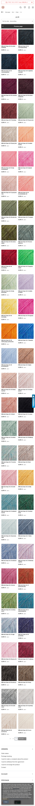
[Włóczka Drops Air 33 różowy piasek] (26, 380)
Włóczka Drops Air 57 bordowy (8, 120)
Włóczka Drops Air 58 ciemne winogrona (25, 96)
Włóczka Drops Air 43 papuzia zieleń (25, 267)
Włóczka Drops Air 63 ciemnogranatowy (23, 47)
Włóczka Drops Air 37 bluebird (25, 340)
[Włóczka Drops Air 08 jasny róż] (9, 650)
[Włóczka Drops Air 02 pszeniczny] (9, 721)
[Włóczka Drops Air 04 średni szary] (9, 696)
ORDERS (4, 749)
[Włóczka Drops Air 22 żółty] (26, 477)
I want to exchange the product (10, 764)
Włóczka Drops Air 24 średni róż (8, 487)
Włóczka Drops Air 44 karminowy (6, 267)
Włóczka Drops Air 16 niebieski (8, 560)
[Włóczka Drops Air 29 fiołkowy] (26, 428)
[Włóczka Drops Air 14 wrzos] (9, 576)
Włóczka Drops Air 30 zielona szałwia (8, 438)
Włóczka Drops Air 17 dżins (25, 536)
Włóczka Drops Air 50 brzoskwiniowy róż (23, 193)
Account (4, 774)
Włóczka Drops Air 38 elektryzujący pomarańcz (7, 341)
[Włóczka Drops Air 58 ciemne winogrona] (26, 86)
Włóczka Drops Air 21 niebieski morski (8, 512)
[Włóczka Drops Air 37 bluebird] (26, 331)
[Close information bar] (31, 2)
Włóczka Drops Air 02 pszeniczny (6, 731)
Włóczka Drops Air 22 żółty (24, 486)
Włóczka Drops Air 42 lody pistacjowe (7, 292)
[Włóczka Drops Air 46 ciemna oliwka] (9, 232)
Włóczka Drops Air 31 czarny (25, 414)
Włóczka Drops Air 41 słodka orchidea (25, 292)
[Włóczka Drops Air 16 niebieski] (9, 551)
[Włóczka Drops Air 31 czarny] (26, 405)
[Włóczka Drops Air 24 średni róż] (9, 477)
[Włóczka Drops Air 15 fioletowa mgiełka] (26, 551)
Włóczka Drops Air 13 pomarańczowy (23, 586)
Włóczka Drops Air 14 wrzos (8, 585)
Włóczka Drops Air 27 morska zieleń (8, 463)
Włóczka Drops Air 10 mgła (7, 634)
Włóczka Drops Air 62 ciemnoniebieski (6, 71)
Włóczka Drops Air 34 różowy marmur (8, 390)
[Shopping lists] (25, 7)
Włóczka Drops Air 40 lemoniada (6, 316)
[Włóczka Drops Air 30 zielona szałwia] (9, 428)
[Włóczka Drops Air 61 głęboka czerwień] (26, 61)
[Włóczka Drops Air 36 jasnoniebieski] (9, 356)
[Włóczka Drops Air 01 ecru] (26, 721)
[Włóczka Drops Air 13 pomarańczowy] (26, 576)
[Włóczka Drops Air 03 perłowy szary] (26, 696)
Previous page (18, 26)
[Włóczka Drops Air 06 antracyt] (9, 673)
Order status (5, 753)
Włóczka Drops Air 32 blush (8, 414)
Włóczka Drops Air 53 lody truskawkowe (7, 168)
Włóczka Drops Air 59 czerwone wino (9, 96)
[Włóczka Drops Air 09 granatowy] (26, 625)
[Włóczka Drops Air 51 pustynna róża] (9, 183)
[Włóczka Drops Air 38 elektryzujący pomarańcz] (9, 331)
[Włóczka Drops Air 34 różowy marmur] (9, 380)
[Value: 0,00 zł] (29, 7)
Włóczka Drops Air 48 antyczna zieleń (8, 218)
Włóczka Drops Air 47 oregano (25, 217)
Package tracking (6, 756)
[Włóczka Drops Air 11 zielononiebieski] (26, 600)
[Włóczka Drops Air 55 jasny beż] (26, 111)
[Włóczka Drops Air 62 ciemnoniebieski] (9, 61)
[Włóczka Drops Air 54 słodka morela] (26, 134)
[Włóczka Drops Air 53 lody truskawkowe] (9, 159)
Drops (17, 12)
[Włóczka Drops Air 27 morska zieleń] (9, 453)
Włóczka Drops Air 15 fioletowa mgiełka (25, 561)
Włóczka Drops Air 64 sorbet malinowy (8, 47)
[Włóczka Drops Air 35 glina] (26, 356)
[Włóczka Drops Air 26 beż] (26, 453)
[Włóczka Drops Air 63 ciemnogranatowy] (26, 37)
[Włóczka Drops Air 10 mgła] (9, 625)
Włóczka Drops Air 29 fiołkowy (25, 437)
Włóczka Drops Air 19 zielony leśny (25, 512)
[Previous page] (10, 738)
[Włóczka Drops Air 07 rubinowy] (26, 650)
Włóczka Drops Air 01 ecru (24, 730)
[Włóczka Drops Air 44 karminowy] (9, 257)
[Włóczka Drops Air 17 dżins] (26, 527)
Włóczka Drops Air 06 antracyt (8, 682)
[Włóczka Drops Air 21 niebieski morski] (9, 502)
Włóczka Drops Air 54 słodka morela (25, 144)
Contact (3, 767)
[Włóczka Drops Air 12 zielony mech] (9, 600)
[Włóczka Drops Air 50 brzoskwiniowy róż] (26, 183)
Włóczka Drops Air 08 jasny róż (8, 659)
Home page (7, 12)
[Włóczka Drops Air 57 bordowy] (9, 111)
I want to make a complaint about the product (14, 759)
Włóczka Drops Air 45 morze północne (25, 242)
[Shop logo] (3, 7)
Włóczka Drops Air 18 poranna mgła (8, 536)
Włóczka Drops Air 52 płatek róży (25, 168)
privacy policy (16, 788)
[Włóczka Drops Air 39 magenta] (26, 306)
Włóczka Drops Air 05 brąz (24, 682)
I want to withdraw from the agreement (12, 762)
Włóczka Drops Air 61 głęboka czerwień (25, 71)
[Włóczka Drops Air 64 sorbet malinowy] (9, 37)
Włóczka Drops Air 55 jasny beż (26, 120)
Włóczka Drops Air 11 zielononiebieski (23, 610)
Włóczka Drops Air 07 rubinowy (25, 659)
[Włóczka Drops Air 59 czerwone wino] (9, 86)
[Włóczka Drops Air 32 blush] (9, 405)
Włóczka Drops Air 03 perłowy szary (25, 706)
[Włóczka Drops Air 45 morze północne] (26, 232)
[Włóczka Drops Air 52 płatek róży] (26, 159)
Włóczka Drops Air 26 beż (24, 462)
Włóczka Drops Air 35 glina (24, 365)
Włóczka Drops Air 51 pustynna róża (9, 193)
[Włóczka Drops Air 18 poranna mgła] (9, 527)
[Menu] (33, 7)
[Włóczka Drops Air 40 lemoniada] (9, 306)
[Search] (20, 7)
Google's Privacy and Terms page (15, 798)
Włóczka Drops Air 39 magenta (25, 315)
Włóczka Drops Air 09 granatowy (23, 635)
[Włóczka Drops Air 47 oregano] (26, 208)
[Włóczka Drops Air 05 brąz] (26, 673)
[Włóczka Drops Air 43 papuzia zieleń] (26, 257)
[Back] (2, 12)
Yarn (13, 12)
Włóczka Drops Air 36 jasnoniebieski (6, 365)
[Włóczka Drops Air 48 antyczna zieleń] (9, 208)
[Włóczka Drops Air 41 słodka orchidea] (26, 282)
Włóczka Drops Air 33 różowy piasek (25, 390)
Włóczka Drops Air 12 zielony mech (8, 610)
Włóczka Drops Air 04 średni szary (8, 706)
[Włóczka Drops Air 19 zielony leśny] (26, 502)
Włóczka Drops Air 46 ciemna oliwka (8, 242)
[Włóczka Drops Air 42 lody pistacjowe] (9, 282)
